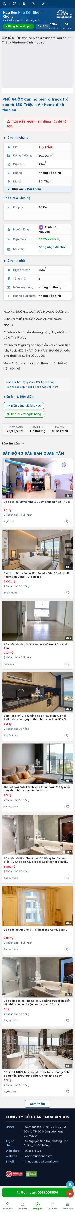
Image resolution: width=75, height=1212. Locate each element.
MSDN (10, 1127)
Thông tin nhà (14, 260)
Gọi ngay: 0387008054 (39, 1192)
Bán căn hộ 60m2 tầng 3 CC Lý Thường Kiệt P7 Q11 (37, 501)
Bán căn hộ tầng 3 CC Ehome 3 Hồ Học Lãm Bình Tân (36, 646)
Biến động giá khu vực (26, 405)
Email (10, 1161)
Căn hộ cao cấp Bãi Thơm (43, 386)
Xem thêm (37, 1104)
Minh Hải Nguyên (48, 229)
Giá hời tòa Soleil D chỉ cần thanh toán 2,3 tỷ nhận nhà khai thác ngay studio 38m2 (37, 788)
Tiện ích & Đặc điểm (19, 396)
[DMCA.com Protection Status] (31, 1174)
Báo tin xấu (11, 443)
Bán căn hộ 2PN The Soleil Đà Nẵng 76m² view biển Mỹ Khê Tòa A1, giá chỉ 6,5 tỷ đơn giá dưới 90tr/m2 (35, 860)
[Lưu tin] (67, 521)
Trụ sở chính (10, 1143)
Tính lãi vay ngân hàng (26, 414)
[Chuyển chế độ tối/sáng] (5, 4)
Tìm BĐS (43, 26)
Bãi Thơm (34, 189)
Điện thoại (13, 1151)
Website (11, 1156)
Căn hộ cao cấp (45, 382)
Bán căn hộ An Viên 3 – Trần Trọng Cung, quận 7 (35, 929)
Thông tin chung (16, 137)
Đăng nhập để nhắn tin (53, 249)
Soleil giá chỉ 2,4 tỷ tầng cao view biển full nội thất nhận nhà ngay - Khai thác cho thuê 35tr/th (35, 717)
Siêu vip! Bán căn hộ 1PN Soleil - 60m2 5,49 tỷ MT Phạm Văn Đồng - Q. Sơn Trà (37, 574)
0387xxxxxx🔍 (49, 239)
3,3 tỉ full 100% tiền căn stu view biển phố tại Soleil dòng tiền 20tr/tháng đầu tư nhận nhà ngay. (37, 1073)
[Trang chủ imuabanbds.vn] (64, 14)
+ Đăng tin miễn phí (18, 26)
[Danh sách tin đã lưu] (14, 4)
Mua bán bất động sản (19, 382)
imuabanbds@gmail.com (42, 1161)
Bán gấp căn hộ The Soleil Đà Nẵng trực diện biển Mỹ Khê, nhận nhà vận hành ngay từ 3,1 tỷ (37, 1002)
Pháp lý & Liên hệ (17, 198)
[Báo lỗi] (70, 1184)
